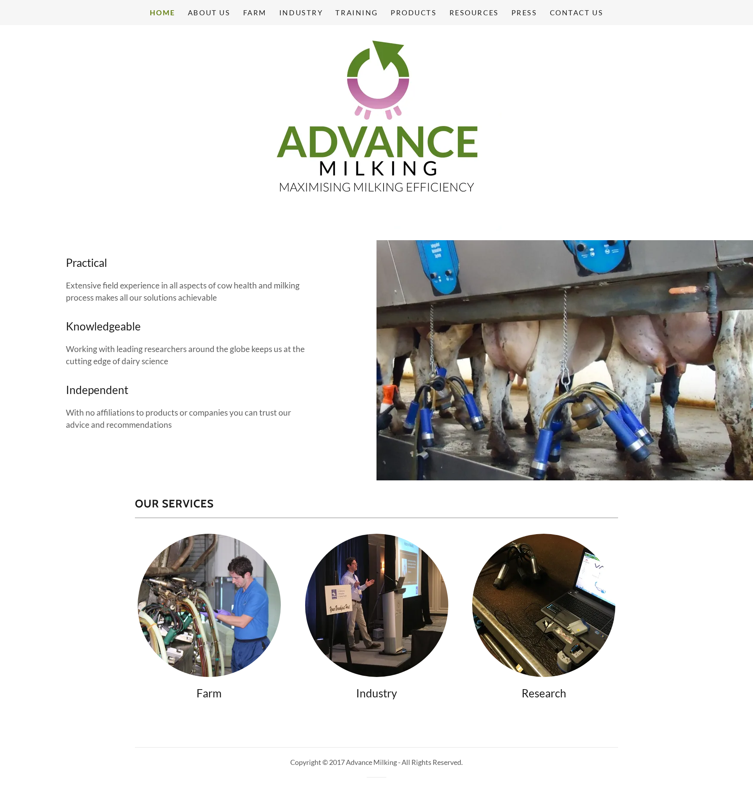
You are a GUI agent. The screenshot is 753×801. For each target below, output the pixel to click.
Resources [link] (474, 12)
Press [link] (524, 12)
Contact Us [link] (577, 12)
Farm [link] (255, 12)
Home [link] (162, 12)
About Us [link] (209, 12)
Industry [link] (301, 12)
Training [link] (356, 12)
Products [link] (414, 12)
